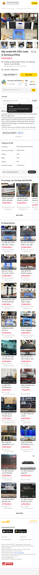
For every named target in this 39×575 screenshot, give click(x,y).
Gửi (33, 90)
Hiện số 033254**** (10, 75)
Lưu (35, 52)
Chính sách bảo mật (6, 539)
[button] (1, 3)
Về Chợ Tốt (4, 537)
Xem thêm (19, 215)
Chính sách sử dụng (19, 552)
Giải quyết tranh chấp (25, 539)
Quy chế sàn (23, 537)
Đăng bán (32, 172)
